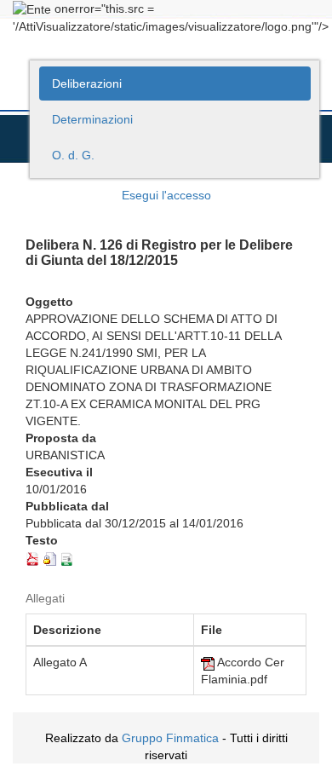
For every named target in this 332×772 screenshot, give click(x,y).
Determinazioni (92, 119)
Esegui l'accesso (166, 195)
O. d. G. (73, 155)
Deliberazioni (87, 83)
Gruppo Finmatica (170, 738)
